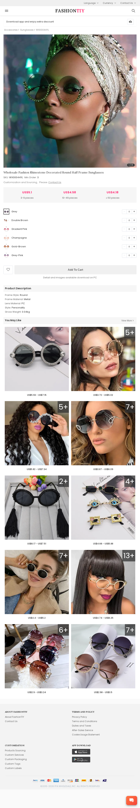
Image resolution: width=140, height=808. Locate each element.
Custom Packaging (16, 759)
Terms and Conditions (84, 721)
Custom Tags (12, 763)
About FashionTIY (14, 716)
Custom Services (14, 754)
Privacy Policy (79, 716)
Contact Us (54, 182)
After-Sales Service (82, 730)
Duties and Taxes (81, 725)
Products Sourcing (15, 750)
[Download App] (130, 22)
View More (126, 320)
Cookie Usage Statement (86, 734)
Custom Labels (13, 768)
